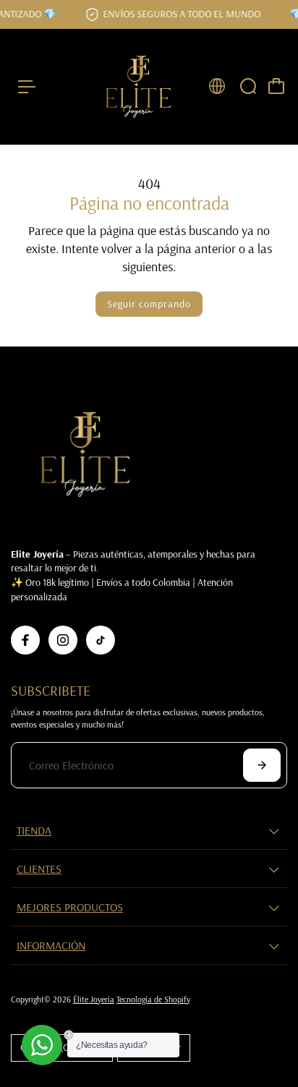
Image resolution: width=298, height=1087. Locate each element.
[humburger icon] (27, 87)
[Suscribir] (262, 765)
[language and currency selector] (217, 86)
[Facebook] (25, 640)
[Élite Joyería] (138, 87)
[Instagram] (62, 640)
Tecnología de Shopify (153, 999)
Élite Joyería (93, 999)
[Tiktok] (100, 640)
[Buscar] (248, 86)
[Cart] (276, 86)
